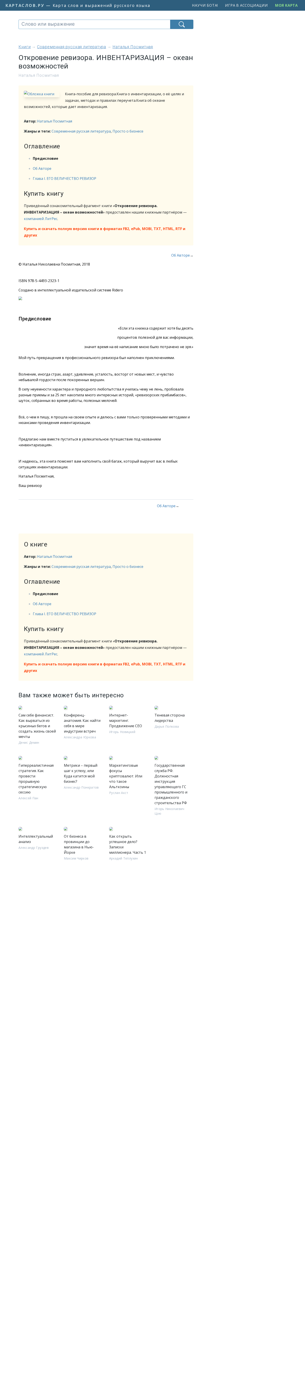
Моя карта (286, 5)
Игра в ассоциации (246, 5)
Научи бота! (205, 5)
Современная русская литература (81, 131)
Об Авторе (42, 168)
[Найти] (181, 24)
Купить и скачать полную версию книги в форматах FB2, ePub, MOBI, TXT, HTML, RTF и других (104, 232)
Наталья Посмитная (54, 121)
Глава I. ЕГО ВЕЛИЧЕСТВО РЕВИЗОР (64, 178)
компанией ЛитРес (40, 218)
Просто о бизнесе (128, 131)
